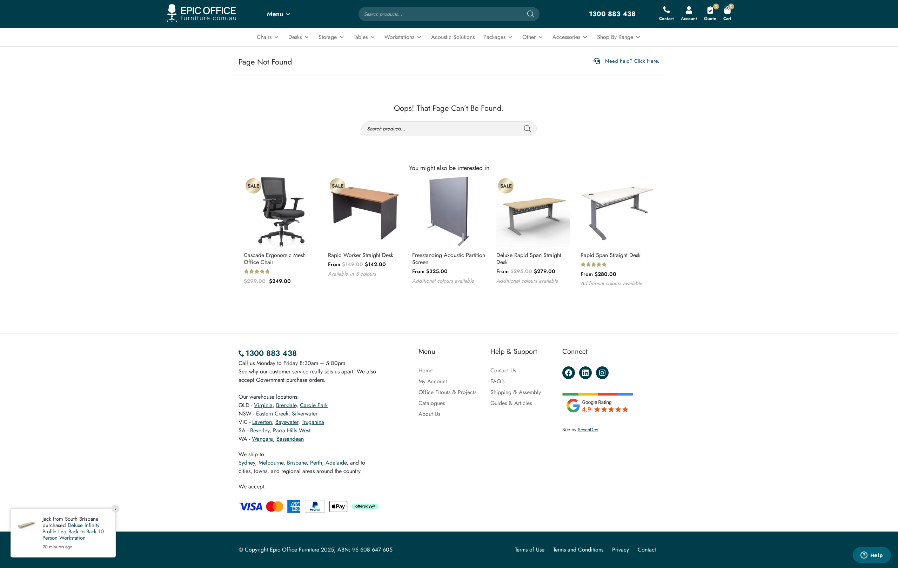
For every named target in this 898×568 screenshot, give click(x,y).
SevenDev (588, 429)
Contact (647, 550)
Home (425, 370)
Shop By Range (615, 37)
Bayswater (286, 422)
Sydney (247, 463)
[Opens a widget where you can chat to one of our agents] (871, 555)
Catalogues (431, 403)
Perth (316, 463)
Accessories (566, 37)
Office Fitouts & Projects (447, 392)
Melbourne (271, 463)
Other (529, 37)
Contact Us (503, 370)
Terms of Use (529, 550)
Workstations (399, 37)
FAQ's (497, 381)
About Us (429, 414)
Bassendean (290, 439)
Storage (328, 37)
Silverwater (304, 414)
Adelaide (336, 463)
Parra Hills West (291, 430)
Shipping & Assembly (515, 392)
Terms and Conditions (578, 550)
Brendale (286, 405)
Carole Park (314, 405)
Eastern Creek (272, 414)
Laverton (262, 422)
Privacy (620, 550)
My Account (432, 381)
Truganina (313, 422)
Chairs (264, 37)
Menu (275, 14)
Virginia (263, 405)
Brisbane (297, 463)
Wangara (262, 439)
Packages (494, 37)
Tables (361, 37)
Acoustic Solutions (453, 37)
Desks (295, 37)
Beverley (259, 430)
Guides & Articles (511, 403)
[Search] (531, 14)
